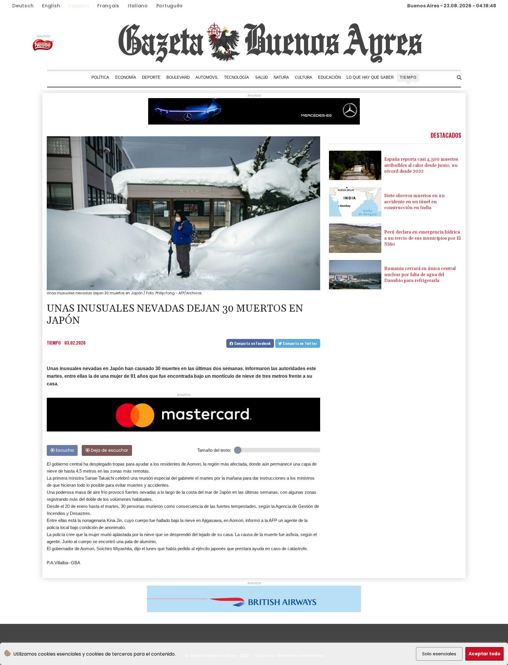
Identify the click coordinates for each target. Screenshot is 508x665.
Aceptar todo (484, 654)
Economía (125, 77)
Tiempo (408, 77)
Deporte (151, 77)
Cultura (303, 77)
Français (108, 5)
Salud (261, 77)
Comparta (251, 343)
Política (100, 77)
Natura (281, 77)
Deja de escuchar (109, 450)
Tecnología (236, 77)
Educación (329, 77)
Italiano (138, 5)
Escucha (64, 450)
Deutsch (23, 5)
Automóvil (206, 77)
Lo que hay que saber (370, 77)
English (51, 5)
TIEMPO (54, 342)
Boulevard (178, 77)
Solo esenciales (439, 654)
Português (169, 5)
